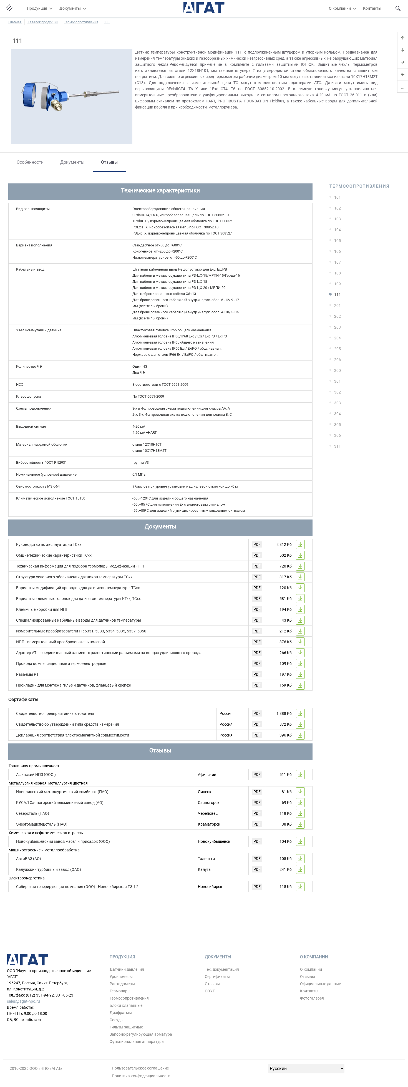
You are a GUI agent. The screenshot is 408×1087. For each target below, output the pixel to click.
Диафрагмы (121, 1012)
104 (337, 230)
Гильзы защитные (126, 1027)
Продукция (37, 8)
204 (337, 338)
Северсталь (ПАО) (32, 813)
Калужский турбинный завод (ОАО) (48, 869)
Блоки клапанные (126, 1005)
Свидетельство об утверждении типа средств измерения (67, 724)
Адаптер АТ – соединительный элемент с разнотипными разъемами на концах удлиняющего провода (109, 652)
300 (337, 370)
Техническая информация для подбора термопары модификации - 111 (80, 566)
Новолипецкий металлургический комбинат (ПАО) (62, 792)
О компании (340, 8)
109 (337, 284)
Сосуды (117, 1020)
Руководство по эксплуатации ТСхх (48, 544)
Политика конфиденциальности (141, 1076)
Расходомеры (122, 984)
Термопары (120, 991)
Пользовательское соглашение (140, 1068)
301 (337, 381)
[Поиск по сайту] (398, 8)
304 (337, 414)
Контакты (372, 8)
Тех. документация (222, 969)
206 (337, 359)
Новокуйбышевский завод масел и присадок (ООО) (63, 841)
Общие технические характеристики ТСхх (54, 555)
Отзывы (109, 162)
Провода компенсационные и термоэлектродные (61, 663)
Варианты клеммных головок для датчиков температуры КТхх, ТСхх (78, 598)
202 (337, 316)
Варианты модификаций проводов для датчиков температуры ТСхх (78, 588)
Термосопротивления (81, 22)
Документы (70, 8)
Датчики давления (127, 969)
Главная (15, 22)
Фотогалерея (312, 998)
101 (337, 197)
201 (337, 305)
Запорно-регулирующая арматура (141, 1034)
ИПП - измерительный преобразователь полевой (60, 642)
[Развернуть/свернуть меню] (50, 8)
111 (107, 22)
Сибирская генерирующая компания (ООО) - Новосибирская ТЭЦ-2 (77, 886)
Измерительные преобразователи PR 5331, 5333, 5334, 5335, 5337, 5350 (81, 631)
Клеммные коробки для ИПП (42, 609)
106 (337, 251)
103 (337, 219)
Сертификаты (217, 976)
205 (337, 349)
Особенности (30, 162)
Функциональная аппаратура (137, 1041)
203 (337, 327)
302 (337, 392)
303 (337, 403)
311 (337, 446)
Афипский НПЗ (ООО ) (36, 774)
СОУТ (210, 991)
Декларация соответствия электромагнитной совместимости (72, 735)
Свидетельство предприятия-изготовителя (55, 713)
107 (337, 262)
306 (337, 435)
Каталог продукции (42, 22)
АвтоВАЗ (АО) (28, 858)
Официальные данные (320, 984)
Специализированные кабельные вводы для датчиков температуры (78, 620)
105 (337, 240)
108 (337, 273)
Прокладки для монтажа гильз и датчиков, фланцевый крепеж (73, 685)
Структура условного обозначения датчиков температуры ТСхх (74, 577)
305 (337, 424)
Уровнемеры (121, 976)
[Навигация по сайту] (10, 8)
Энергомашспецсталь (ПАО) (41, 824)
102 (337, 208)
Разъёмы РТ (27, 674)
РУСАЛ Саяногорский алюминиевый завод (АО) (60, 802)
